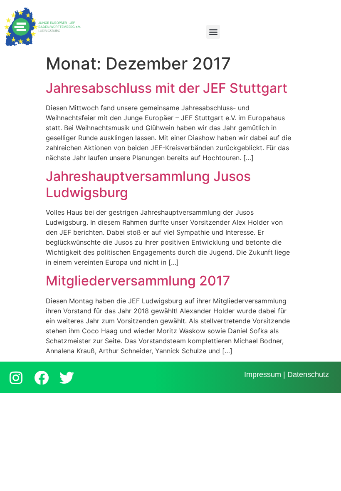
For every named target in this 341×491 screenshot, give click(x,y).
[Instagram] (15, 377)
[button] (213, 32)
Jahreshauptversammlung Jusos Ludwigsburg (148, 184)
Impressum (262, 374)
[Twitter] (66, 377)
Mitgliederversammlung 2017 (138, 281)
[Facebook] (41, 377)
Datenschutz (308, 374)
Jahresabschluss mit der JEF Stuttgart (166, 88)
